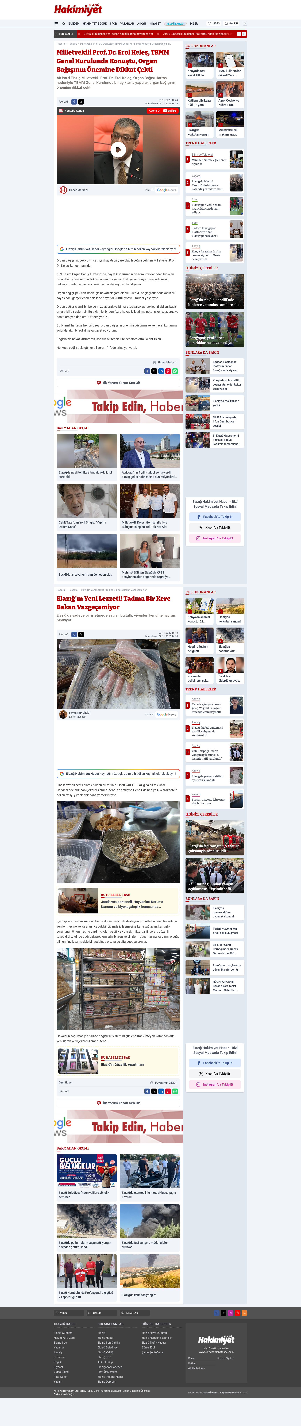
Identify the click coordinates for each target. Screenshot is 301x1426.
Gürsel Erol (148, 1347)
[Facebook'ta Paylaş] (74, 102)
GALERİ (233, 23)
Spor (113, 23)
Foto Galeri (60, 1376)
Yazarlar (127, 23)
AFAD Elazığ (105, 1362)
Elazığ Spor (61, 1342)
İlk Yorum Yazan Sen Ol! (121, 383)
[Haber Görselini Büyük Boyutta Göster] (118, 674)
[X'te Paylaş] (81, 102)
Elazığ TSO (104, 1357)
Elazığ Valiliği (106, 1352)
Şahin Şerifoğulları (153, 1352)
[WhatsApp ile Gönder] (175, 371)
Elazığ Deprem (106, 1381)
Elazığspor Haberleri (110, 1367)
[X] (223, 1313)
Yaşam (74, 590)
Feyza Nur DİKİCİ (79, 714)
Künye (191, 1358)
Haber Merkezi (78, 190)
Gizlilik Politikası (196, 1368)
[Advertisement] (118, 220)
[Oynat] (118, 149)
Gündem (73, 23)
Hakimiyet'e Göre (95, 23)
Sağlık (73, 43)
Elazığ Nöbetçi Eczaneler (157, 1337)
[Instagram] (230, 1313)
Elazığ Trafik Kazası (154, 1342)
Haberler (61, 43)
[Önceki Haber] (239, 34)
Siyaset (155, 23)
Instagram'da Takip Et (218, 538)
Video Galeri (61, 1372)
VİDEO (216, 23)
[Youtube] (237, 1313)
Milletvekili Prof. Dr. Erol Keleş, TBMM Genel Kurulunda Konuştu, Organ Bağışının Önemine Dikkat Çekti (125, 43)
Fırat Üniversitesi (108, 1372)
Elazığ (101, 1333)
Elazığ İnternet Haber (110, 1376)
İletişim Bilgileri (225, 1358)
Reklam (192, 1363)
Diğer (194, 23)
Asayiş (142, 23)
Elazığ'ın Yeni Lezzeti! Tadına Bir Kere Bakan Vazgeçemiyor (114, 590)
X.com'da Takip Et (218, 527)
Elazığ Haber (105, 1337)
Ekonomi (59, 1357)
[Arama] (245, 23)
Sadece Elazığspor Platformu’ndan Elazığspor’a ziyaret (196, 34)
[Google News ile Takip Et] (166, 189)
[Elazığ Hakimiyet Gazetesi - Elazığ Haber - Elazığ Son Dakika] (216, 1340)
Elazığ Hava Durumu (154, 1333)
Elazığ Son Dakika (109, 1342)
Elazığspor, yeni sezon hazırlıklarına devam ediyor (114, 34)
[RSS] (244, 1313)
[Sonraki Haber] (244, 34)
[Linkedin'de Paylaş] (161, 371)
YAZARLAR (132, 1313)
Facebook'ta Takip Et (217, 516)
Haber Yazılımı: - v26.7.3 (217, 1393)
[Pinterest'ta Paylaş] (168, 371)
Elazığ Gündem (63, 1333)
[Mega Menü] (56, 24)
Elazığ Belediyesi (108, 1347)
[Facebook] (216, 1313)
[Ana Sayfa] (63, 23)
